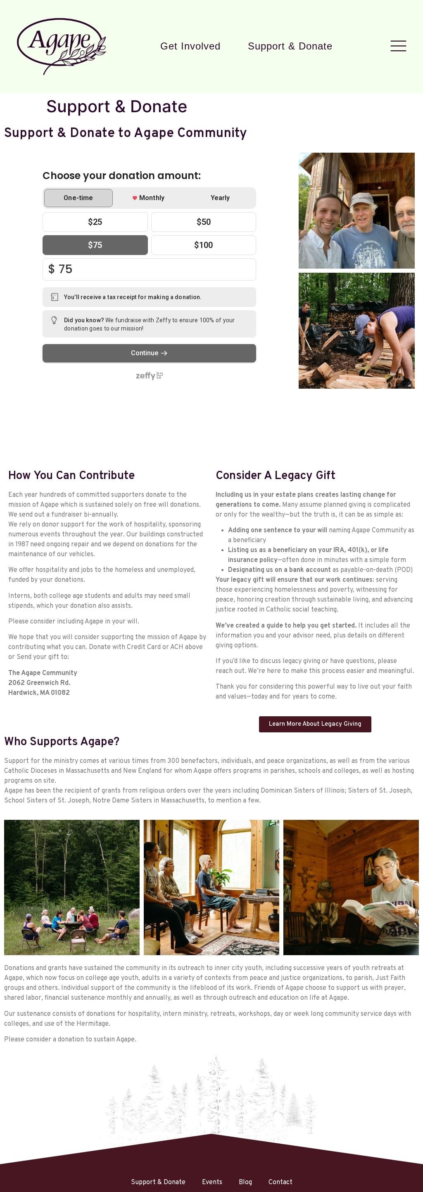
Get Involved (190, 46)
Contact (280, 1182)
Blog (245, 1182)
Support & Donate (290, 46)
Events (212, 1182)
